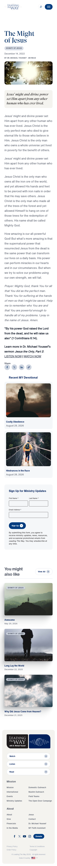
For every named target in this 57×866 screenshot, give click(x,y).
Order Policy (11, 850)
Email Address (15, 510)
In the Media (12, 827)
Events (10, 796)
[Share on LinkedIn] (21, 367)
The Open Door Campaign (40, 800)
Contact (32, 819)
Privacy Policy (12, 846)
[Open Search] (41, 7)
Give (9, 819)
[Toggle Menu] (49, 7)
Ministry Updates (14, 800)
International (12, 791)
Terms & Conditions (37, 846)
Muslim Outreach (36, 791)
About (9, 814)
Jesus (31, 814)
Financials (11, 823)
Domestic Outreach (37, 787)
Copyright (33, 850)
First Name (14, 498)
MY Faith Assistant (37, 827)
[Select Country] (34, 858)
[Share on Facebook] (7, 367)
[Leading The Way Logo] (13, 6)
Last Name (34, 498)
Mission (10, 787)
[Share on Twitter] (14, 367)
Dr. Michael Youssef (37, 823)
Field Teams (33, 796)
